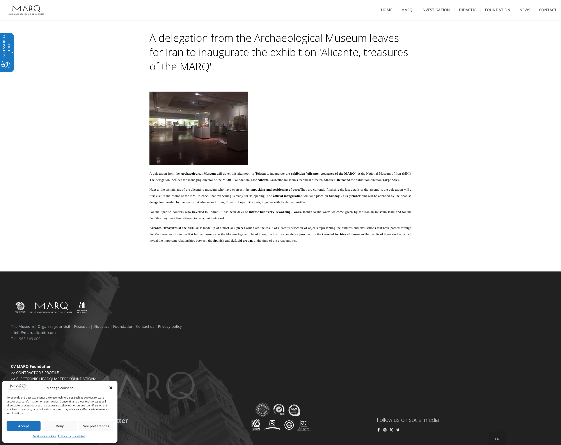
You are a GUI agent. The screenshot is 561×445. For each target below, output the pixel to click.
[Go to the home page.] (26, 10)
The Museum (22, 326)
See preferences (96, 426)
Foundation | (124, 326)
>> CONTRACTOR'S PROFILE (35, 372)
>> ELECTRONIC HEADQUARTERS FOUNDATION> (53, 378)
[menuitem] (386, 10)
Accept (23, 426)
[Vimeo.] (397, 429)
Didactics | (103, 326)
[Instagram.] (385, 429)
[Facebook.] (378, 429)
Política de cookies (44, 436)
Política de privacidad (71, 436)
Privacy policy (170, 326)
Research (82, 326)
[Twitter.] (391, 429)
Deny (60, 426)
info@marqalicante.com (35, 332)
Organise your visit (54, 326)
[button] (111, 388)
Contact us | (146, 326)
